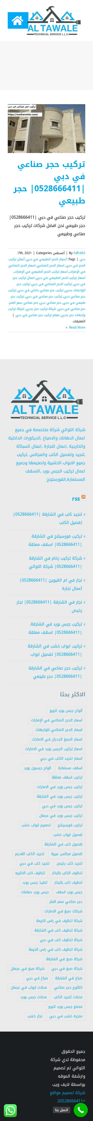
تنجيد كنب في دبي (34, 863)
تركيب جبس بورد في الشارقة (59, 796)
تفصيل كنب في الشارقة (63, 844)
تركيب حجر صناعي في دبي (44, 296)
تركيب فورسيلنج (70, 825)
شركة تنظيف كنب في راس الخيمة (55, 949)
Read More (76, 327)
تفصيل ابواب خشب (67, 834)
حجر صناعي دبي (50, 303)
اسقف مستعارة (70, 768)
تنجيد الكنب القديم (29, 853)
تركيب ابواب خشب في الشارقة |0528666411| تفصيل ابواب (55, 650)
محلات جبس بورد (33, 997)
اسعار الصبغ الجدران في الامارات (57, 739)
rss (76, 499)
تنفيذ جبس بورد (34, 882)
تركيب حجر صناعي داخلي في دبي (40, 290)
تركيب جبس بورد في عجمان (60, 815)
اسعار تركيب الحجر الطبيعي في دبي (60, 278)
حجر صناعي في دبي (71, 309)
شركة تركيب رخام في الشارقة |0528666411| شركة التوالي (55, 562)
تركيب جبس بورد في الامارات (59, 786)
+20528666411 (71, 1101)
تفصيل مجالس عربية (66, 853)
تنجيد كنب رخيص (69, 863)
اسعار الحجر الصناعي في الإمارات (56, 720)
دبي (82, 259)
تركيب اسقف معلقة (67, 777)
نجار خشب (34, 1016)
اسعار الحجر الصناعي (50, 265)
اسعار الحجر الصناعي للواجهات (58, 729)
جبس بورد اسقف (69, 892)
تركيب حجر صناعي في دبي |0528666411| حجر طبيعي (49, 182)
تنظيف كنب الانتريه (30, 873)
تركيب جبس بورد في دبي (62, 806)
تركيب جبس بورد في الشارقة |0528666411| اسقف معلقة (55, 628)
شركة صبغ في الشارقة (64, 959)
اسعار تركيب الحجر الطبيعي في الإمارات (41, 271)
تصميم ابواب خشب (36, 825)
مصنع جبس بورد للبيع (65, 1006)
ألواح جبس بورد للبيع (66, 710)
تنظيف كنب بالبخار (68, 882)
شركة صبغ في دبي (66, 968)
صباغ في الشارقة (68, 978)
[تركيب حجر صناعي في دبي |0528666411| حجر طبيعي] (46, 128)
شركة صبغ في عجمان (27, 968)
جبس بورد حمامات (35, 892)
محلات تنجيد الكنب (68, 997)
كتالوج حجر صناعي (68, 987)
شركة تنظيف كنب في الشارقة (58, 930)
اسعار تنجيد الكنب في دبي (61, 758)
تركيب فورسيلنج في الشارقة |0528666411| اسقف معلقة (55, 540)
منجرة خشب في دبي (65, 1016)
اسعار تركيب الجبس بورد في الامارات (53, 748)
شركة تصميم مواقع (67, 1093)
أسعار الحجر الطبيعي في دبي (46, 259)
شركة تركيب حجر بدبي (41, 309)
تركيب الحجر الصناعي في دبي (52, 284)
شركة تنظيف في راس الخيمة (59, 920)
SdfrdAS (79, 253)
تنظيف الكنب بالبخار (67, 873)
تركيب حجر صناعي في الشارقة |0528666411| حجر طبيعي (55, 672)
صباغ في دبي (37, 978)
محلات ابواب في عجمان (29, 987)
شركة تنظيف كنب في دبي (61, 939)
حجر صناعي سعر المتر (24, 303)
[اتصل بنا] (81, 1110)
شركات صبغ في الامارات (63, 911)
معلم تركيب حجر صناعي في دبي (37, 315)
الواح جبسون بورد (37, 768)
